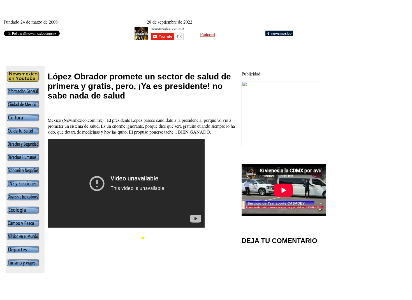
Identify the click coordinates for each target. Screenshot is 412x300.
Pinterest (207, 34)
